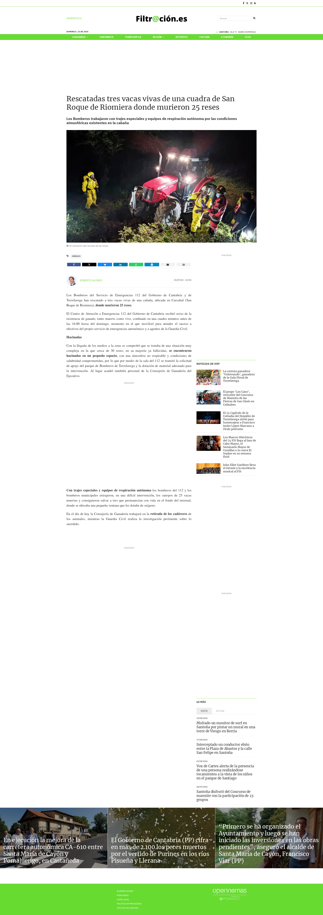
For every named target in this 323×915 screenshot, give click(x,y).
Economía (227, 37)
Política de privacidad (129, 903)
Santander (106, 37)
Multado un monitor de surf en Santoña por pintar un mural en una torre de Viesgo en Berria (225, 727)
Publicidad (123, 895)
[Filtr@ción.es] (161, 18)
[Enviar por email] (167, 264)
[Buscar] (254, 18)
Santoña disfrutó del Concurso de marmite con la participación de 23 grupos (224, 796)
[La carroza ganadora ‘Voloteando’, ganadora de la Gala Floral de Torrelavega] (208, 377)
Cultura (204, 37)
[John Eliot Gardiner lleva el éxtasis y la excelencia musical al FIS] (208, 468)
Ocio (248, 37)
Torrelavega (133, 37)
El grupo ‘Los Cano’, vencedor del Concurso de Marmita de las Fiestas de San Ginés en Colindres (238, 398)
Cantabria (79, 37)
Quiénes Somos (125, 891)
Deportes (182, 37)
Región (157, 37)
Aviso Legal (123, 899)
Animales (76, 256)
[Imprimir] (183, 264)
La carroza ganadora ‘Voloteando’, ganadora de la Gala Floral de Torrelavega (239, 376)
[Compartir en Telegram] (152, 264)
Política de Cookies (127, 908)
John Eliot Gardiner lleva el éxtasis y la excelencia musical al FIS (239, 468)
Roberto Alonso (91, 280)
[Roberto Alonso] (71, 280)
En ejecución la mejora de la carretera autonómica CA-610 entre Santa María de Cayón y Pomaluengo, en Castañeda (53, 850)
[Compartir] (74, 264)
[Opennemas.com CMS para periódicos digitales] (229, 894)
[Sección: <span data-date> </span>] (66, 3)
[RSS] (255, 3)
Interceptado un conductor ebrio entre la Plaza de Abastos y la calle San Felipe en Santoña (224, 748)
